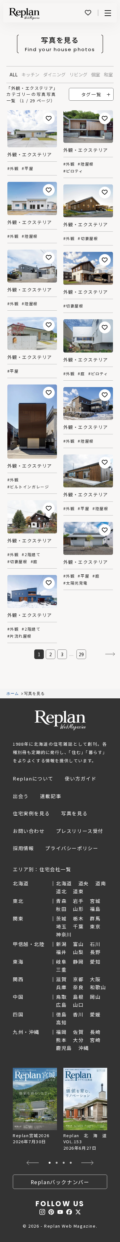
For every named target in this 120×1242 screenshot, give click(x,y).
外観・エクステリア (29, 154)
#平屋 (27, 168)
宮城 (95, 900)
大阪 (95, 979)
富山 (78, 944)
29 (81, 654)
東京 (95, 926)
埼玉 (61, 926)
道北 (61, 891)
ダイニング (54, 74)
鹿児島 (64, 1047)
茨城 (61, 918)
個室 (95, 74)
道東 (78, 891)
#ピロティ (73, 171)
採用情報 (23, 848)
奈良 (78, 987)
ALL (14, 74)
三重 (61, 969)
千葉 (78, 926)
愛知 (95, 961)
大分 (78, 1039)
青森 (61, 900)
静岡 (78, 961)
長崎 (95, 1031)
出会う (21, 796)
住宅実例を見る (31, 813)
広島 (61, 1004)
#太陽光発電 (75, 583)
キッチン (30, 74)
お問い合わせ (29, 830)
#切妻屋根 (88, 238)
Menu (108, 13)
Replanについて (33, 778)
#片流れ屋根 (19, 636)
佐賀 (78, 1031)
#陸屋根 (85, 164)
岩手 (78, 900)
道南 (100, 883)
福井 (61, 952)
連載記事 (50, 796)
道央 (83, 883)
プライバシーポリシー (71, 848)
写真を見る (74, 813)
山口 (78, 1004)
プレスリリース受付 (79, 830)
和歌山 (98, 987)
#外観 (13, 168)
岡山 (95, 996)
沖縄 (83, 1047)
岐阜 (61, 961)
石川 (95, 944)
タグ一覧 (91, 94)
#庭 (81, 374)
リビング (78, 74)
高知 (61, 1022)
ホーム (12, 693)
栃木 (78, 918)
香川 (78, 1014)
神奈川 (64, 934)
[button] (33, 1162)
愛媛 (95, 1014)
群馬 (95, 918)
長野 (95, 952)
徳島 (61, 1014)
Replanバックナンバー (60, 1182)
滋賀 (61, 979)
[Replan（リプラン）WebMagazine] (24, 14)
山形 (78, 908)
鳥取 (61, 996)
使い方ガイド (81, 778)
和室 (108, 74)
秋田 (61, 908)
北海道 (64, 883)
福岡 (61, 1031)
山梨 (78, 952)
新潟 (61, 944)
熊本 (61, 1039)
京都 (78, 979)
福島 (95, 908)
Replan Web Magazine (60, 720)
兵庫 (61, 987)
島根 (78, 996)
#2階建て (31, 554)
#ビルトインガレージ (28, 487)
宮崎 (95, 1039)
